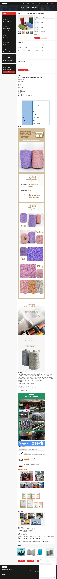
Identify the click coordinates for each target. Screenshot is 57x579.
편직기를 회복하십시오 (6, 26)
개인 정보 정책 (37, 571)
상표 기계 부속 (5, 40)
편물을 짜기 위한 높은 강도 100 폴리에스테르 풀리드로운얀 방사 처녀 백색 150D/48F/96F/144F (50, 558)
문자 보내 (23, 70)
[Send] (55, 578)
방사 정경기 (4, 44)
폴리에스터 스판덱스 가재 (21, 9)
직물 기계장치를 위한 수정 (6, 30)
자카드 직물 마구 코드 (6, 23)
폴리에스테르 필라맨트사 (36, 541)
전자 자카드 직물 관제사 (6, 28)
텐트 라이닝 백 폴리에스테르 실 (27, 541)
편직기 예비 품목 (5, 37)
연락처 (29, 571)
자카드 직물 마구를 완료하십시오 (7, 21)
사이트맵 (36, 570)
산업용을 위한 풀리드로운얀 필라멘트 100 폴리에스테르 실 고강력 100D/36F (30, 558)
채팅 (9, 71)
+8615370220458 (8, 67)
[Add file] (40, 578)
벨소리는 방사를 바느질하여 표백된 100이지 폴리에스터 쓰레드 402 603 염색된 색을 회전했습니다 (21, 558)
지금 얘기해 (37, 37)
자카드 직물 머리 (5, 19)
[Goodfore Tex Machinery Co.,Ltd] (4, 3)
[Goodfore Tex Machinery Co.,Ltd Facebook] (35, 34)
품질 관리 (29, 570)
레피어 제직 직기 (5, 33)
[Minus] (54, 559)
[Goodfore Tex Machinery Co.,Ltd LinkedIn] (51, 1)
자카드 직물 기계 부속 (6, 42)
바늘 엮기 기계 (5, 49)
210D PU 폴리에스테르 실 (45, 541)
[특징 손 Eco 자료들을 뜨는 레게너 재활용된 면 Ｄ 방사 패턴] (25, 22)
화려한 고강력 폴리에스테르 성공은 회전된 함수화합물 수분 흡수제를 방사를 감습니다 (40, 558)
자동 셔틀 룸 (5, 35)
